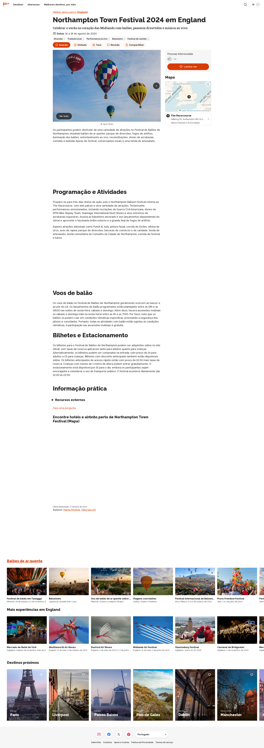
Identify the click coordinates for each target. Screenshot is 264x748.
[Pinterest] (128, 734)
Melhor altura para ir (70, 12)
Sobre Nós (96, 742)
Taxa (98, 45)
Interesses (34, 4)
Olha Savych (88, 509)
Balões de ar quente (24, 561)
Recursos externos (70, 400)
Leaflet (183, 111)
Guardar (63, 45)
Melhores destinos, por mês (60, 4)
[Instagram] (99, 734)
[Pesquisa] (245, 4)
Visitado (82, 45)
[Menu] (255, 4)
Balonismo (117, 39)
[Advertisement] (107, 164)
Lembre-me (190, 67)
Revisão (115, 45)
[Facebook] (109, 734)
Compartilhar (136, 45)
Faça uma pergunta (64, 408)
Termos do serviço (164, 742)
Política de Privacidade (142, 742)
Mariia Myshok (71, 509)
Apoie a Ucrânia (121, 742)
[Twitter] (119, 734)
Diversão (58, 39)
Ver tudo (64, 116)
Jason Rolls (108, 124)
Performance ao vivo (97, 39)
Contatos (107, 742)
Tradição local (75, 39)
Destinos (18, 4)
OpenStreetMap (195, 111)
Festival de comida (137, 39)
